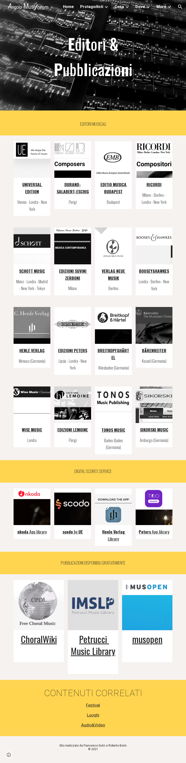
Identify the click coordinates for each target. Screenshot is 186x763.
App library (38, 531)
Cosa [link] (119, 6)
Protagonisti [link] (91, 6)
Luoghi (93, 715)
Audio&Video (93, 725)
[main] (93, 56)
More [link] (161, 6)
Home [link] (68, 6)
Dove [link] (140, 6)
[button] (180, 7)
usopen (151, 639)
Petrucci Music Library (93, 645)
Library (113, 538)
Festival (93, 705)
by (76, 531)
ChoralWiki (39, 639)
